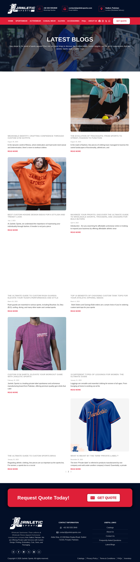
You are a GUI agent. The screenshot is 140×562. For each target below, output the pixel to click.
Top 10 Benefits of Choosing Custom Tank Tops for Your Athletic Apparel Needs (99, 297)
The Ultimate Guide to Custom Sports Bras (32, 456)
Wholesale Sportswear (19, 532)
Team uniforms (34, 532)
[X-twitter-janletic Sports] (106, 21)
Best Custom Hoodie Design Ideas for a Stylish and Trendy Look (36, 216)
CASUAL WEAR (49, 21)
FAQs (84, 21)
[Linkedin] (24, 552)
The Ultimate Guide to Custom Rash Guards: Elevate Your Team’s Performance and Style (33, 297)
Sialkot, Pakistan (112, 8)
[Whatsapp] (109, 21)
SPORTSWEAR (21, 21)
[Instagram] (103, 21)
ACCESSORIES (73, 21)
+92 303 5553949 (50, 8)
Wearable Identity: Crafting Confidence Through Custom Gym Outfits (36, 137)
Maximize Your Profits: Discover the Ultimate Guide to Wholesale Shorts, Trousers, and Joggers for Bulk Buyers (100, 217)
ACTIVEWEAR (35, 21)
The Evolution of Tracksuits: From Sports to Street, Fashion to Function (96, 137)
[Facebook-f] (18, 552)
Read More (13, 151)
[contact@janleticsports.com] (65, 8)
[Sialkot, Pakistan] (101, 8)
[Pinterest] (34, 552)
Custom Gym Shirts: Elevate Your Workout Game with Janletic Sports (35, 375)
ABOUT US (92, 21)
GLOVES (61, 21)
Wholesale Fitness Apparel (21, 535)
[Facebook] (99, 21)
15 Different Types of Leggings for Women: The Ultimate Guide (97, 375)
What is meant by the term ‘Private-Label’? (94, 456)
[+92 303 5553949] (39, 8)
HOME (10, 21)
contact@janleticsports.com (80, 8)
